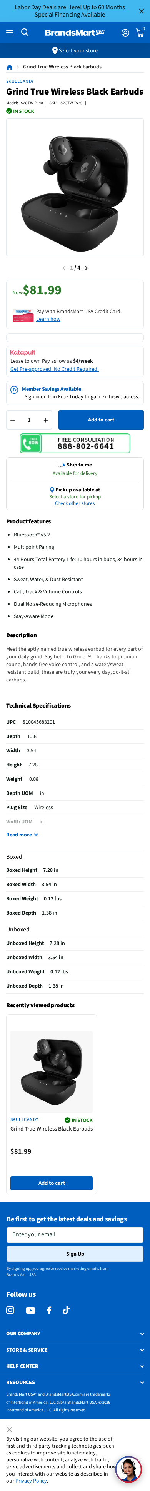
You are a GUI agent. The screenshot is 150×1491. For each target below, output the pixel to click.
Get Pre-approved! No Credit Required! (54, 369)
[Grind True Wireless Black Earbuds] (51, 1072)
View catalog (10, 33)
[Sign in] (125, 32)
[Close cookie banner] (10, 1430)
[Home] (9, 67)
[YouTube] (30, 1310)
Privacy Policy (31, 1481)
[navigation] (86, 268)
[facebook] (49, 1310)
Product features (28, 521)
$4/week (83, 361)
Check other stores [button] (75, 503)
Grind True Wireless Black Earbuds (51, 1129)
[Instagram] (10, 1310)
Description (21, 635)
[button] (128, 1469)
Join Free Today (65, 397)
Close (141, 11)
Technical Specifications (38, 705)
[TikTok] (66, 1310)
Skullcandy (20, 81)
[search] (24, 32)
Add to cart (101, 420)
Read (19, 835)
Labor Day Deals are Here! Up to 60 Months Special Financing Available (70, 11)
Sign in (32, 397)
